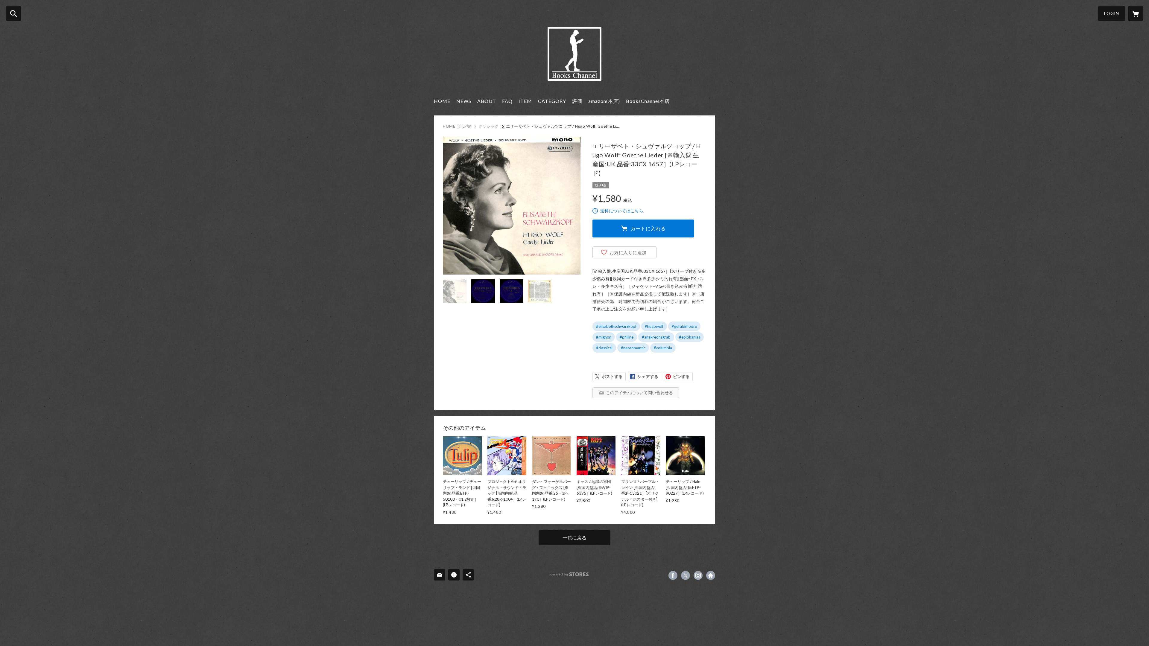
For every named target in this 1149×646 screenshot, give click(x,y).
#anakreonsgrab (656, 337)
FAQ (507, 101)
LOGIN (1111, 13)
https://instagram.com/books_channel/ (698, 575)
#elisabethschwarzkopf (616, 326)
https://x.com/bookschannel (685, 575)
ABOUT (486, 101)
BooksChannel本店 (648, 101)
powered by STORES (568, 574)
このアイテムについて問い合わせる (639, 392)
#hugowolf (654, 326)
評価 (577, 101)
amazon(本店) (604, 101)
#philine (626, 337)
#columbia (663, 347)
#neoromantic (633, 347)
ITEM (525, 101)
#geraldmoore (684, 326)
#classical (604, 347)
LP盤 (467, 126)
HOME (442, 101)
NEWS (463, 101)
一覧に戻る (574, 537)
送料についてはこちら (621, 210)
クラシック (488, 126)
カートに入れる (648, 228)
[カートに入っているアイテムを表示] (1135, 13)
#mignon (603, 337)
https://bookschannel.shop (710, 575)
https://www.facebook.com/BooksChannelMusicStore (672, 575)
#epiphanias (689, 337)
